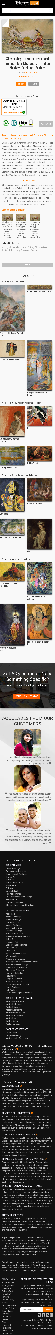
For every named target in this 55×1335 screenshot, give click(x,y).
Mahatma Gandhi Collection (18, 936)
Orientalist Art (12, 891)
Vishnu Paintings (13, 925)
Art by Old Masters (37, 247)
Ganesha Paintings (14, 928)
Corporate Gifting (13, 1035)
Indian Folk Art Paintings (16, 967)
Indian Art (7, 250)
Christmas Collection (15, 970)
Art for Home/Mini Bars (16, 1012)
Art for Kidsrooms (14, 1010)
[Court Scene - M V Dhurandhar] (39, 287)
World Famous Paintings (16, 953)
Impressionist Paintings (16, 874)
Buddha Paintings (13, 919)
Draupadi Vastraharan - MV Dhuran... (37, 393)
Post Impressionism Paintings (19, 896)
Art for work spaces (15, 1024)
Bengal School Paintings (16, 945)
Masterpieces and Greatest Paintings (22, 962)
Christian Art (11, 947)
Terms (5, 1302)
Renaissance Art (13, 899)
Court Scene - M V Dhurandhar (39, 291)
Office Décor (11, 1032)
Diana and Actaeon (34, 503)
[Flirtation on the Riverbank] (12, 527)
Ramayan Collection (14, 973)
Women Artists (12, 956)
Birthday (30, 428)
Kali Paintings (12, 990)
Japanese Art (12, 942)
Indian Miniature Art (14, 882)
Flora (29, 551)
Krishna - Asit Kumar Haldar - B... (38, 642)
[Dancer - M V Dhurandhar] (12, 348)
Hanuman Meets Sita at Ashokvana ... (36, 597)
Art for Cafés (12, 1021)
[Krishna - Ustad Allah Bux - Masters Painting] (12, 624)
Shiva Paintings (12, 922)
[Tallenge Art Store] (27, 3)
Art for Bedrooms (14, 1004)
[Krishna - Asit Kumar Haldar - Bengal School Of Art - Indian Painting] (39, 621)
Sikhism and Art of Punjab (17, 984)
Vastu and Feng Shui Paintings (19, 993)
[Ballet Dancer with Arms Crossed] (12, 421)
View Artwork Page (26, 76)
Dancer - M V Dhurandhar (9, 359)
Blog (4, 1322)
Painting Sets (11, 976)
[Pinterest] (51, 1315)
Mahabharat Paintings (15, 959)
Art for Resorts (12, 1018)
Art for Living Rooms (15, 1001)
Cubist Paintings (13, 868)
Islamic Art (10, 877)
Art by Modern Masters (14, 247)
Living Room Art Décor (25, 250)
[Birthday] (39, 415)
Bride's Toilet (32, 463)
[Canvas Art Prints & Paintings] (37, 1134)
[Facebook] (43, 1315)
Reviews (5, 1297)
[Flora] (39, 534)
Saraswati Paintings (14, 933)
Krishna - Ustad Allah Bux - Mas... (10, 648)
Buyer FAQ (6, 1294)
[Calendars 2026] (21, 1086)
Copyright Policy (9, 1305)
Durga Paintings (13, 987)
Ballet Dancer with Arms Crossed (9, 440)
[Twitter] (39, 1315)
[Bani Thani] (12, 494)
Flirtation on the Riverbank (10, 537)
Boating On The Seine (8, 467)
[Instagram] (47, 1315)
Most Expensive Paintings (17, 964)
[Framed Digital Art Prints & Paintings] (46, 1159)
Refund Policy (8, 1299)
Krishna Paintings (13, 916)
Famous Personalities (15, 981)
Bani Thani (4, 513)
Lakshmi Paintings (14, 931)
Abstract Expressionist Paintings (20, 905)
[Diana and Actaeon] (39, 489)
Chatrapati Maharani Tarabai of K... (11, 334)
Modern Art (11, 885)
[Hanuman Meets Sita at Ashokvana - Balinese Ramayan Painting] (39, 578)
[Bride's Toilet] (39, 453)
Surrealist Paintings (14, 902)
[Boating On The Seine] (12, 455)
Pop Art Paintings (13, 894)
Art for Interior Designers (17, 1038)
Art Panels (10, 914)
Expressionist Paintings (16, 871)
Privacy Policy (8, 1308)
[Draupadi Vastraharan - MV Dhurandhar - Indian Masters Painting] (39, 365)
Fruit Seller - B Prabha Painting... (9, 584)
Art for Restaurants (14, 1015)
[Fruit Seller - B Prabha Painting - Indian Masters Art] (12, 571)
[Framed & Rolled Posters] (32, 1113)
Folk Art (9, 888)
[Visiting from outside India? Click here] (17, 1049)
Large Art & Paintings (15, 978)
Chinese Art (11, 950)
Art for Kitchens (13, 1007)
